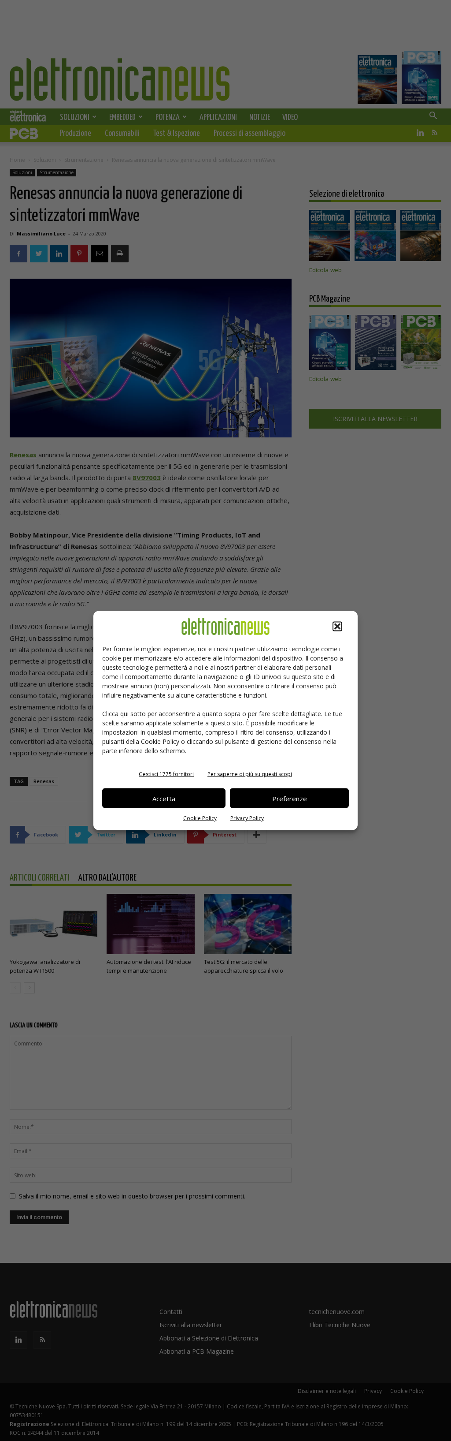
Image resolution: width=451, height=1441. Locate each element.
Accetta (163, 798)
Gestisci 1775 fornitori (166, 774)
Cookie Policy (200, 818)
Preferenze (289, 798)
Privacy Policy (247, 818)
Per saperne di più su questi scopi (249, 774)
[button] (337, 626)
